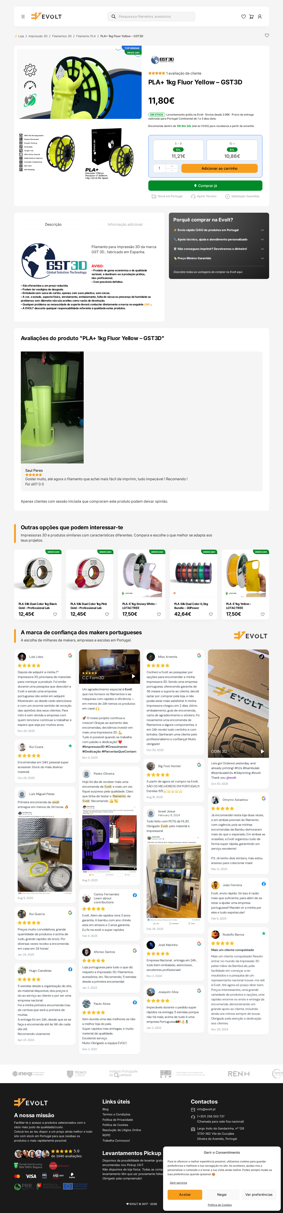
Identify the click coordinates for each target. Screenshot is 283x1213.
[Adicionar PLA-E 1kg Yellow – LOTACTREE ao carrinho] (262, 590)
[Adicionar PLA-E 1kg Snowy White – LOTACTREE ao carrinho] (158, 590)
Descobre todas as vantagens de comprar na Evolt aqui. (208, 272)
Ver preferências (258, 1194)
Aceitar (185, 1194)
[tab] (53, 224)
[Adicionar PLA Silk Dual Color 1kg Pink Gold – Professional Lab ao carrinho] (107, 590)
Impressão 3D (38, 36)
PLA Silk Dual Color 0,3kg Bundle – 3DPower (191, 606)
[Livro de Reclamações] (59, 1165)
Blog (105, 1109)
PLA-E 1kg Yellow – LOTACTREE (238, 606)
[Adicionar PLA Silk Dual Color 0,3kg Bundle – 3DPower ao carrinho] (210, 590)
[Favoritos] (243, 16)
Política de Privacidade (117, 1119)
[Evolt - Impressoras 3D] (46, 17)
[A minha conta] (259, 16)
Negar (222, 1194)
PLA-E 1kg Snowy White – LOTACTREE (139, 606)
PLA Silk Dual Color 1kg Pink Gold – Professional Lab (88, 606)
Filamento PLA (86, 36)
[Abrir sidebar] (23, 16)
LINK (147, 304)
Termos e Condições (116, 1114)
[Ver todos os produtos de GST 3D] (162, 60)
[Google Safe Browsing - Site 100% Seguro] (28, 1165)
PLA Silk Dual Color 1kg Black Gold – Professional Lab (38, 606)
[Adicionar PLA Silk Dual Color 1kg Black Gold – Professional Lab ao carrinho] (55, 590)
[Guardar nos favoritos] (267, 35)
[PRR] (51, 1186)
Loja (21, 36)
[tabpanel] (89, 275)
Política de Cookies (220, 1205)
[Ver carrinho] (251, 16)
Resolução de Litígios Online (121, 1130)
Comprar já (207, 185)
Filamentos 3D (62, 36)
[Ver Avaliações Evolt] (141, 853)
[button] (79, 84)
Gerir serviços (178, 1182)
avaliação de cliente (183, 73)
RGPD (106, 1135)
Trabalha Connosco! (116, 1140)
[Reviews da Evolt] (51, 1153)
